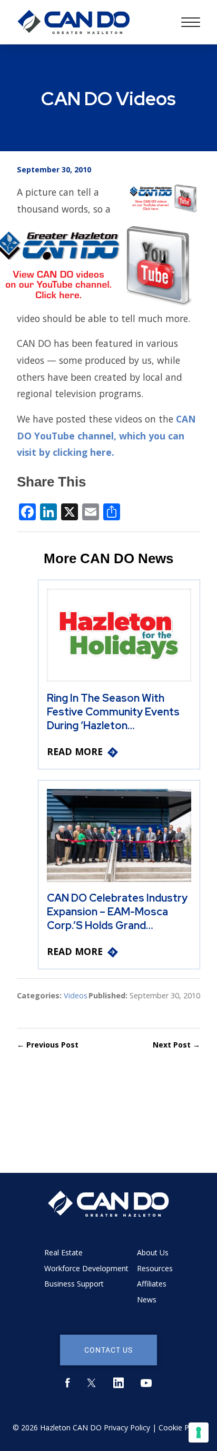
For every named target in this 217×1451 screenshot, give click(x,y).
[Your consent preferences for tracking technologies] (199, 1432)
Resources (155, 1268)
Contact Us (108, 1350)
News (146, 1299)
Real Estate (63, 1252)
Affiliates (151, 1284)
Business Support (74, 1284)
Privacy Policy (127, 1427)
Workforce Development (86, 1268)
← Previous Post (47, 1045)
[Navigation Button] (190, 22)
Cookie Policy (181, 1427)
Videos (75, 995)
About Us (153, 1252)
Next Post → (176, 1045)
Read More (75, 751)
